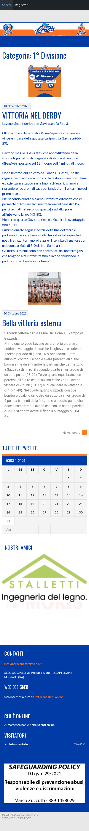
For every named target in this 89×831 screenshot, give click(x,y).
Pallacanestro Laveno (49, 697)
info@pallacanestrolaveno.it (23, 664)
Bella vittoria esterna (32, 322)
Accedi (6, 5)
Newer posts (74, 432)
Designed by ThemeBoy (16, 818)
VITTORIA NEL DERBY (31, 115)
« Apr (7, 529)
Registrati (21, 5)
